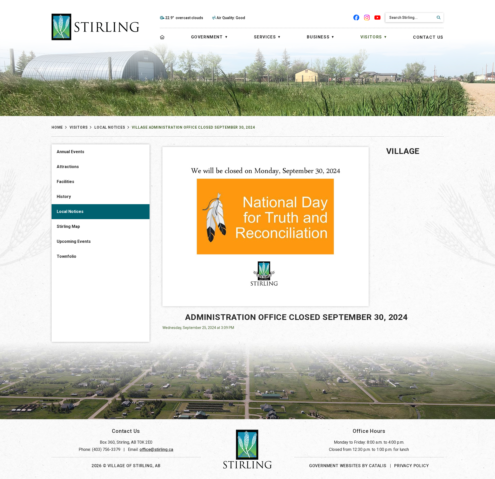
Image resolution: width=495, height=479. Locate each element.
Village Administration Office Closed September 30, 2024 (193, 127)
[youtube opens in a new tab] (377, 17)
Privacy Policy (411, 465)
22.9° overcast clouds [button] (184, 18)
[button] (437, 17)
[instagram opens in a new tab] (367, 17)
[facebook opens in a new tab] (356, 17)
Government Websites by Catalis (347, 465)
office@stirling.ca (156, 449)
